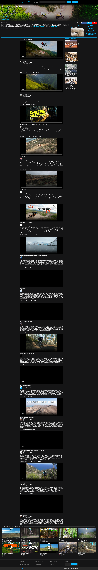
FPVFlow (24, 451)
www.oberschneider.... (26, 94)
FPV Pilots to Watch (38, 564)
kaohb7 (81, 539)
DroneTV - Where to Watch (24, 564)
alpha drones (25, 191)
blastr (24, 224)
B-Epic (24, 483)
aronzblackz (43, 554)
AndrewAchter (53, 26)
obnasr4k (24, 289)
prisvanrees (25, 386)
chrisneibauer (25, 322)
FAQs (51, 561)
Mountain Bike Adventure (38, 26)
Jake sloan (25, 256)
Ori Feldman (25, 418)
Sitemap (51, 566)
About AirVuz (55, 561)
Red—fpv (5, 554)
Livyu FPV (43, 539)
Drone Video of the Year (39, 561)
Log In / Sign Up (74, 2)
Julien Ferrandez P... (63, 554)
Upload (69, 2)
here (4, 28)
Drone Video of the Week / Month (40, 562)
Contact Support (74, 564)
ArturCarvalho (25, 126)
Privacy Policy (52, 564)
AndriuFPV (81, 554)
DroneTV (21, 562)
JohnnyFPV (25, 158)
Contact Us (66, 561)
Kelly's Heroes (25, 539)
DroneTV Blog (22, 566)
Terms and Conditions (53, 562)
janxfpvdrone (25, 515)
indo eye (5, 539)
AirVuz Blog (22, 561)
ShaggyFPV (25, 61)
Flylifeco (24, 354)
